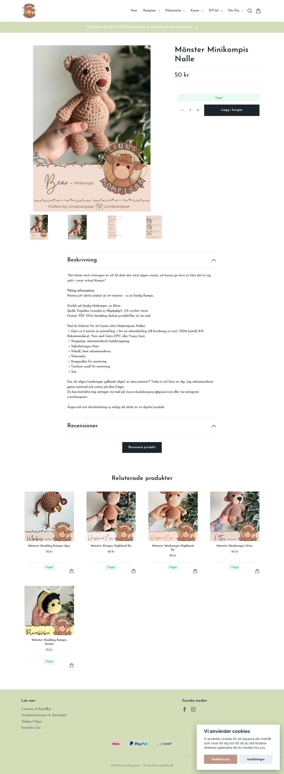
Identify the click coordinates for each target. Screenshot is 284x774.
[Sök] (250, 11)
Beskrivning (82, 260)
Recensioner (82, 426)
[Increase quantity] (198, 110)
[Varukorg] (258, 11)
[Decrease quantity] (182, 110)
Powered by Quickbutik (158, 765)
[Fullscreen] (91, 128)
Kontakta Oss (31, 728)
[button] (155, 130)
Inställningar (256, 759)
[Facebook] (184, 709)
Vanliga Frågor (31, 721)
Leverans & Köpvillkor (36, 709)
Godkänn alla (221, 759)
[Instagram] (193, 709)
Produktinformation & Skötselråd (43, 715)
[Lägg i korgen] (71, 571)
